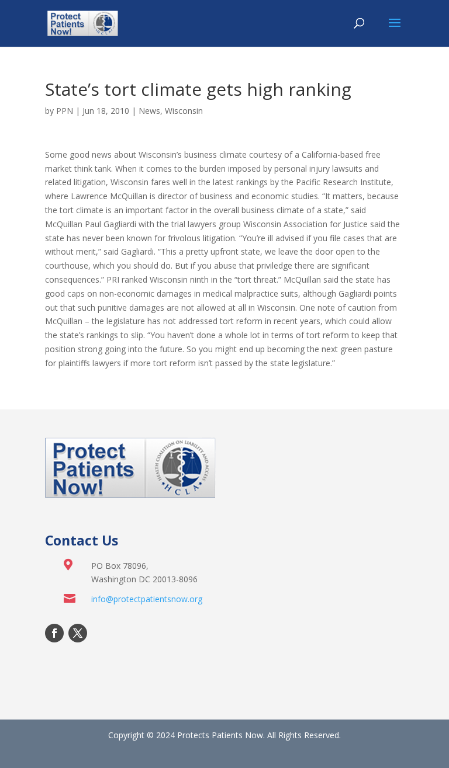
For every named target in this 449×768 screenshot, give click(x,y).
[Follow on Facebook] (54, 633)
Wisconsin (184, 110)
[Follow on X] (77, 633)
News (149, 110)
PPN (64, 110)
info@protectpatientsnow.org (146, 598)
